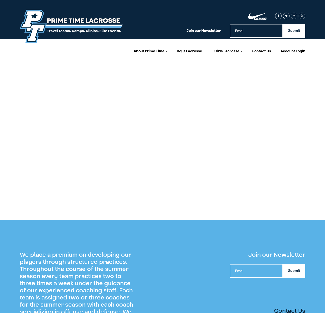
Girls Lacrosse (226, 51)
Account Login (293, 51)
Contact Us (261, 51)
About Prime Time (149, 51)
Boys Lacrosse (189, 51)
